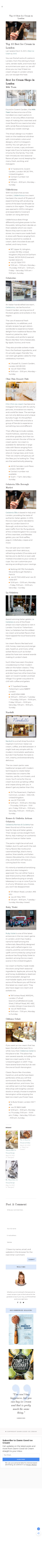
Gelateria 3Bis (12, 513)
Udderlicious (19, 195)
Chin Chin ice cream (14, 404)
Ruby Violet (11, 933)
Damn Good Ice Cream (27, 1431)
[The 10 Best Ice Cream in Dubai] (26, 1134)
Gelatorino (10, 307)
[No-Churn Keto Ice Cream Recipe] (12, 1169)
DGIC (15, 54)
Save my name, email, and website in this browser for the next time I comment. (19, 1252)
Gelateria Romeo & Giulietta (18, 825)
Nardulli (9, 741)
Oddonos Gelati (27, 1051)
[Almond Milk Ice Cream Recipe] (12, 1139)
